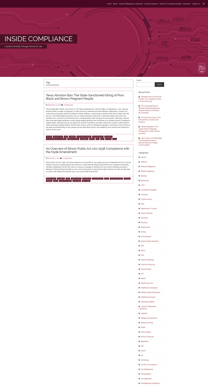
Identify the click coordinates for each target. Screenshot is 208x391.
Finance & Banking (147, 260)
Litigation (144, 313)
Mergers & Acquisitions (149, 318)
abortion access (58, 136)
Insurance (127, 178)
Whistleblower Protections (150, 383)
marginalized (84, 139)
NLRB (143, 327)
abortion (49, 136)
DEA (142, 204)
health (143, 278)
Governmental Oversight (84, 136)
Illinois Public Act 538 (116, 178)
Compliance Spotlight (148, 190)
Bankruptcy (145, 180)
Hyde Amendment (98, 136)
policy (55, 181)
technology (145, 360)
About (115, 4)
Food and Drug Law (148, 264)
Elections (144, 222)
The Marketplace (147, 369)
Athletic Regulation (147, 171)
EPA (142, 246)
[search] (203, 4)
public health (76, 181)
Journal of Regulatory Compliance (131, 4)
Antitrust (144, 162)
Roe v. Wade (86, 181)
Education (144, 218)
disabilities (72, 136)
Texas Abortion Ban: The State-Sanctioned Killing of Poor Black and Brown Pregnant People (85, 96)
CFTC (143, 185)
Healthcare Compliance (149, 288)
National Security (147, 323)
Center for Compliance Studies (170, 4)
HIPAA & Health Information (150, 292)
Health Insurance (76, 178)
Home (109, 4)
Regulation (145, 341)
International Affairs (147, 302)
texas (114, 139)
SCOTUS (108, 139)
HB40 (67, 178)
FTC (142, 274)
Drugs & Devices (147, 213)
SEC (142, 346)
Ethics (143, 250)
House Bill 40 (86, 178)
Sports (143, 351)
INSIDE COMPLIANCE (39, 39)
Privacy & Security (147, 337)
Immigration (108, 136)
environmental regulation (150, 241)
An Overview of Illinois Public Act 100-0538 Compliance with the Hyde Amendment (87, 150)
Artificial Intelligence (148, 166)
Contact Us (196, 4)
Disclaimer (186, 4)
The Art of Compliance (149, 365)
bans (66, 136)
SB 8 (102, 139)
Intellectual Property (148, 297)
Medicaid (49, 181)
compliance (61, 178)
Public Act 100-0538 (65, 181)
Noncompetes (146, 332)
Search (138, 80)
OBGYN (92, 139)
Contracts (144, 194)
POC (97, 139)
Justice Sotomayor (73, 139)
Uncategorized (68, 105)
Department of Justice (149, 208)
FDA (142, 255)
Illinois (106, 178)
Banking (144, 176)
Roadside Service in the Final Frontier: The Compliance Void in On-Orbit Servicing (150, 99)
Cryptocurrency (146, 199)
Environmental (146, 236)
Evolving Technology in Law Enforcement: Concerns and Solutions (150, 120)
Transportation (146, 374)
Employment (145, 227)
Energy (143, 232)
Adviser (143, 157)
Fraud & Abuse (146, 269)
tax (142, 355)
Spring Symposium (151, 4)
